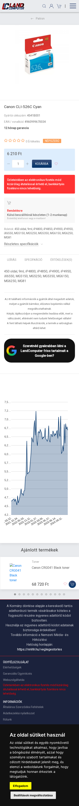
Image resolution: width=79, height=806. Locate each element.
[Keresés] (44, 6)
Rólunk (7, 719)
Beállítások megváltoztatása (33, 795)
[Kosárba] (72, 584)
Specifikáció (33, 259)
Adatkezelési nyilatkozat (19, 713)
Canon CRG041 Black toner (50, 567)
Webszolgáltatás (14, 679)
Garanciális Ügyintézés (17, 673)
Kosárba (41, 163)
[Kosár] (58, 6)
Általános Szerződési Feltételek (23, 707)
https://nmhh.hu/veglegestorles (39, 649)
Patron (40, 18)
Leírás (11, 259)
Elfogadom (20, 785)
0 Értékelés (33, 141)
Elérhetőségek (12, 667)
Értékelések (61, 259)
